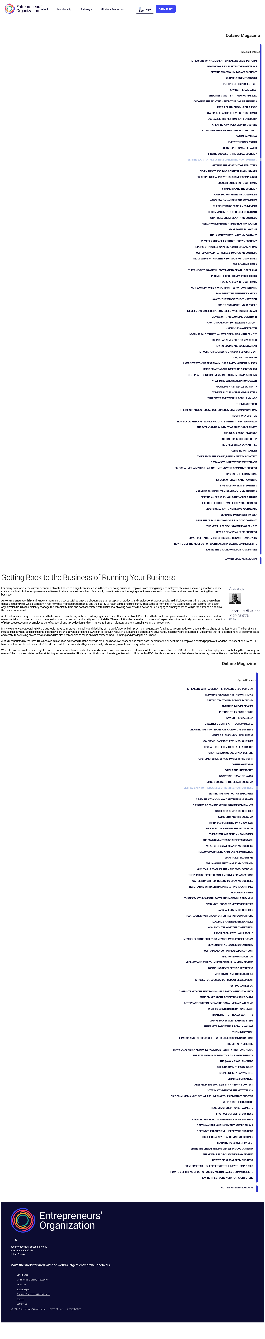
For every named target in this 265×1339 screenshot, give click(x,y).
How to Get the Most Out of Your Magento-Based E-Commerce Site (215, 543)
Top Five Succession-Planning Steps (234, 392)
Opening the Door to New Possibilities (233, 276)
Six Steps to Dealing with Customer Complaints (227, 177)
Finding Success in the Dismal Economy (232, 153)
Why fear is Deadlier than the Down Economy (229, 241)
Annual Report (23, 1289)
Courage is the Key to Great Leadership (232, 118)
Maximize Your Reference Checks (236, 293)
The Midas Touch (246, 404)
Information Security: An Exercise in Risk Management (223, 334)
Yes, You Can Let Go (245, 357)
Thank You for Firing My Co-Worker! (234, 194)
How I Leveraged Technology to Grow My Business (226, 252)
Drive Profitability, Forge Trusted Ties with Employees (223, 538)
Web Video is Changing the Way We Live (233, 200)
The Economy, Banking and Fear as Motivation (228, 223)
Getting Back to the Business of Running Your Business (222, 159)
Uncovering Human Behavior (239, 148)
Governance (22, 1275)
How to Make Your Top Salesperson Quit (231, 322)
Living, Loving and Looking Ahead (236, 345)
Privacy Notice (73, 1309)
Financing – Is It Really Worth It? (236, 386)
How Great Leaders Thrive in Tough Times (231, 113)
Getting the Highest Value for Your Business (229, 503)
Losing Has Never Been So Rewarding (234, 340)
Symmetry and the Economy (239, 188)
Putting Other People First (240, 84)
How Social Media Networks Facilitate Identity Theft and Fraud (217, 421)
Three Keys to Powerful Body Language (232, 398)
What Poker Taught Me (243, 229)
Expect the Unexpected (242, 142)
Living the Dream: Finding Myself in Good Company (226, 520)
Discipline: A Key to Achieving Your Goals (231, 508)
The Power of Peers (245, 264)
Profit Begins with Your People (237, 305)
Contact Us (22, 1304)
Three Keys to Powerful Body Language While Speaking (222, 270)
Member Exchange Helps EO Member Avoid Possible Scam (222, 311)
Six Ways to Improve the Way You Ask (234, 462)
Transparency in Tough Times (238, 281)
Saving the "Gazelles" (243, 89)
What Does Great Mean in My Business (233, 217)
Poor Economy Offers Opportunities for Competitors (223, 287)
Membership (64, 9)
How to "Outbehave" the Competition (234, 299)
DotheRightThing (246, 136)
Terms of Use (55, 1309)
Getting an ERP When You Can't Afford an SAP (229, 497)
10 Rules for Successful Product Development (227, 351)
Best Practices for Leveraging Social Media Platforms (222, 375)
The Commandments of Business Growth (231, 212)
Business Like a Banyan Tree (239, 444)
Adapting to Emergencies (241, 78)
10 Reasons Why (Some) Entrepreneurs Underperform (223, 60)
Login (148, 9)
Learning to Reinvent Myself (239, 514)
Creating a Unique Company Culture (234, 124)
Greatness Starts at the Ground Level (233, 95)
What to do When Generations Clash (234, 380)
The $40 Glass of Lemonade (240, 433)
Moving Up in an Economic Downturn (234, 316)
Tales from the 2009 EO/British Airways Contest (227, 456)
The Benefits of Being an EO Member (235, 206)
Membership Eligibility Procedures (32, 1279)
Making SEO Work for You (241, 328)
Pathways (86, 9)
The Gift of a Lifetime (243, 415)
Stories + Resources (112, 9)
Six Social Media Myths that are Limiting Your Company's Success (216, 468)
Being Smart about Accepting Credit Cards (230, 369)
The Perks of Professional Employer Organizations (224, 247)
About (44, 9)
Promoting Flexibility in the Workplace (232, 66)
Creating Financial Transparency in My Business (226, 491)
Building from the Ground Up (239, 439)
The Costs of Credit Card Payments (235, 479)
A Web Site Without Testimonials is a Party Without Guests (219, 363)
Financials (21, 1284)
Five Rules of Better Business (238, 485)
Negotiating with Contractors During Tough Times (225, 258)
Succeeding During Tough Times (237, 183)
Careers (20, 1299)
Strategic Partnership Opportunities (33, 1294)
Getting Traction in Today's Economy (234, 72)
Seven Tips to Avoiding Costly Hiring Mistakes (228, 171)
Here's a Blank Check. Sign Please (236, 107)
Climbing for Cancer (244, 450)
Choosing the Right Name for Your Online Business (225, 101)
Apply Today (166, 8)
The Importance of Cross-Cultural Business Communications (218, 410)
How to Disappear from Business (236, 532)
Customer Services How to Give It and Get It (229, 130)
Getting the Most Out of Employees (234, 165)
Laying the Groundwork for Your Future (231, 549)
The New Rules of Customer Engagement (231, 526)
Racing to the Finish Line (241, 474)
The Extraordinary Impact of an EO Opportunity (227, 427)
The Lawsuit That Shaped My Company (233, 235)
